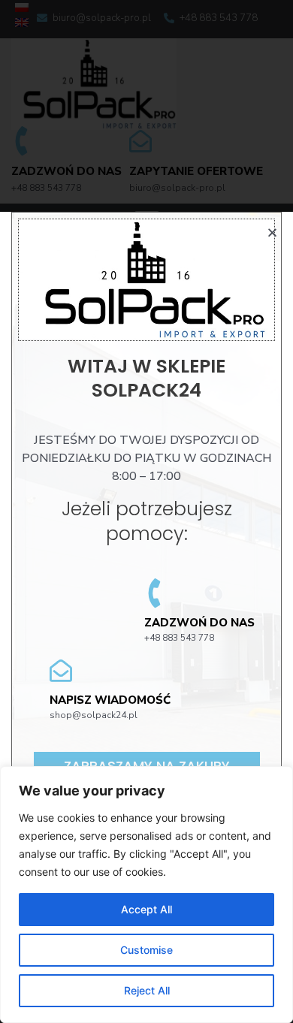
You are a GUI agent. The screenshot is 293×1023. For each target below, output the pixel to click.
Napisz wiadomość (110, 700)
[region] (146, 894)
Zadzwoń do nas (199, 622)
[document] (146, 511)
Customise (146, 949)
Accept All (146, 909)
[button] (272, 232)
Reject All (147, 990)
